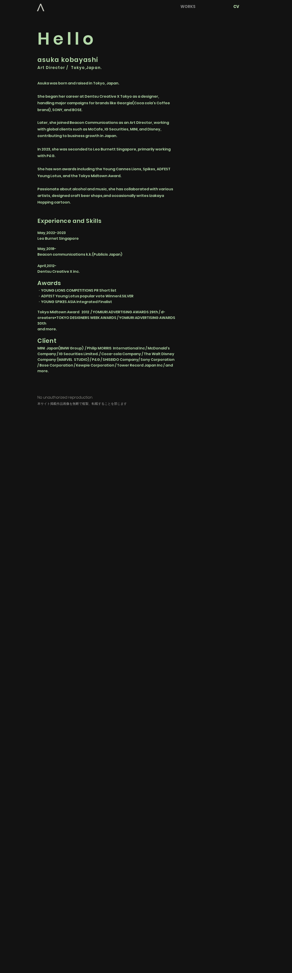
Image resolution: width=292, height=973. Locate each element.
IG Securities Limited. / (79, 354)
